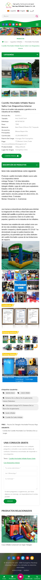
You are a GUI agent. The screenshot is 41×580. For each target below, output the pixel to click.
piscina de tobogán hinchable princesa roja (22, 425)
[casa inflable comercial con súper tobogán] (19, 529)
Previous (1, 530)
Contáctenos (10, 156)
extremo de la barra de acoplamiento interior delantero (17, 399)
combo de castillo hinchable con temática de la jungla (20, 432)
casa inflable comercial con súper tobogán (17, 545)
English (22, 11)
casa (6, 42)
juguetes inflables (16, 42)
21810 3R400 (25, 393)
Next (37, 530)
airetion (26, 570)
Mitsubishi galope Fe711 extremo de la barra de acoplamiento (18, 407)
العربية (32, 11)
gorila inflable (10, 413)
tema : (19, 461)
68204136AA (10, 393)
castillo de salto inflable (13, 417)
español (13, 11)
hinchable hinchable (32, 42)
